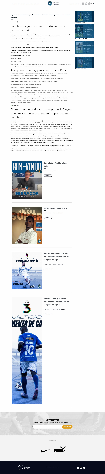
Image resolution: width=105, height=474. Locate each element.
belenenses (61, 264)
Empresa (71, 3)
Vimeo (89, 4)
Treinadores (21, 3)
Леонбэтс (13, 121)
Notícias (37, 3)
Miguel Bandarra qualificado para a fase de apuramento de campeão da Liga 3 (56, 256)
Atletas (14, 3)
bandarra (55, 264)
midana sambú (63, 309)
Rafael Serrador (56, 171)
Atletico (55, 213)
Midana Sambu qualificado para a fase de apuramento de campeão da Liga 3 (56, 301)
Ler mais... (48, 175)
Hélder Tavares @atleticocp (55, 208)
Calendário (29, 3)
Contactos (78, 3)
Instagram (86, 4)
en (93, 3)
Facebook (83, 4)
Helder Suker (60, 213)
